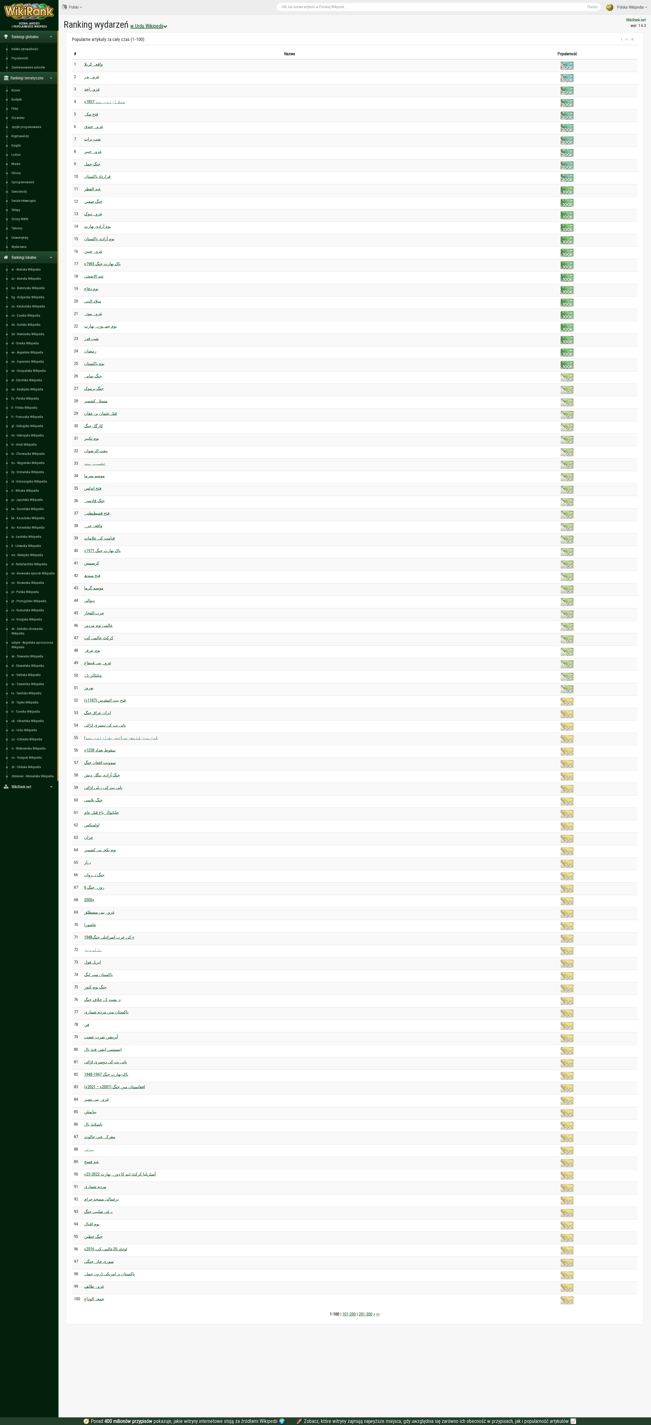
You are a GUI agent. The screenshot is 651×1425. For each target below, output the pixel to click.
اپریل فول (92, 962)
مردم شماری (95, 1186)
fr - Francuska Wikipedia (27, 417)
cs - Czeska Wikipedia (25, 315)
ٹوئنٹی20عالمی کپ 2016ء (105, 1249)
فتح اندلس (92, 488)
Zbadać (592, 7)
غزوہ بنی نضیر (96, 1099)
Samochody (19, 191)
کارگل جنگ (93, 426)
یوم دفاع (91, 288)
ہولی (89, 1149)
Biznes (15, 90)
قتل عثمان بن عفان (100, 413)
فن (86, 1024)
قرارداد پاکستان (97, 176)
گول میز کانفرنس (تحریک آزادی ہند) (121, 737)
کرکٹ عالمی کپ (98, 638)
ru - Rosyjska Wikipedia (26, 619)
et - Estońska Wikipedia (26, 380)
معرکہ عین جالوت (99, 1136)
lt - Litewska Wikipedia (26, 546)
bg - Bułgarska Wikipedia (27, 297)
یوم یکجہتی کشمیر (100, 850)
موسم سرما (94, 475)
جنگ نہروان (94, 874)
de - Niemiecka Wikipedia (27, 334)
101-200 (349, 1314)
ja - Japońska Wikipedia (27, 500)
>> (378, 1314)
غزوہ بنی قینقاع (97, 662)
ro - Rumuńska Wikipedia (27, 610)
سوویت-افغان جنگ (100, 762)
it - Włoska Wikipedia (25, 490)
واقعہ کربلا (93, 64)
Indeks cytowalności (24, 49)
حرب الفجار (94, 613)
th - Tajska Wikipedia (24, 702)
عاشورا (90, 924)
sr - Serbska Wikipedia (26, 675)
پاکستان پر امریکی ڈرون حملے (109, 1274)
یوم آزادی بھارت (97, 226)
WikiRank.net (636, 20)
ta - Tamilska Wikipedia (26, 693)
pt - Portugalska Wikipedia (28, 601)
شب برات (92, 139)
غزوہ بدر (91, 76)
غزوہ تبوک (93, 213)
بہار (87, 862)
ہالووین (93, 949)
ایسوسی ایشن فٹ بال (103, 1049)
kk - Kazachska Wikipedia (28, 518)
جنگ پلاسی (93, 800)
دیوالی (89, 600)
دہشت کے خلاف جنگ (102, 999)
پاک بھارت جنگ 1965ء (102, 263)
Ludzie (15, 155)
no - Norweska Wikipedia (27, 583)
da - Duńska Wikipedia (25, 325)
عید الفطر (92, 189)
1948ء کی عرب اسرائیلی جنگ (109, 937)
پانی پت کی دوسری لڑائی (105, 1062)
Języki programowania (26, 127)
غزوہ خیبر (92, 151)
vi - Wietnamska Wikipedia (28, 748)
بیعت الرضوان (96, 450)
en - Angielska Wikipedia (27, 352)
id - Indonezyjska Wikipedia (29, 481)
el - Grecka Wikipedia (25, 343)
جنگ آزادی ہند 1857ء (104, 101)
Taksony (16, 228)
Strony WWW (19, 219)
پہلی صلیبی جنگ (98, 1211)
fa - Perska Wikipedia (25, 398)
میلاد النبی (92, 301)
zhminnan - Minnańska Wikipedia (32, 776)
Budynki (16, 99)
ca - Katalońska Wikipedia (28, 306)
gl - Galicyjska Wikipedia (27, 426)
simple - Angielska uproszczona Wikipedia (32, 645)
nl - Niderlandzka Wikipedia (29, 564)
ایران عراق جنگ (97, 712)
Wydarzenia (18, 247)
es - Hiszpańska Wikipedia (28, 371)
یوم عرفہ (92, 650)
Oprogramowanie (22, 182)
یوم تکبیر (91, 438)
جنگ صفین (93, 201)
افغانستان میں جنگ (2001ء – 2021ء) (114, 1086)
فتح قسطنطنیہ (97, 513)
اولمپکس (91, 825)
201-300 (365, 1314)
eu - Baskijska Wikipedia (27, 389)
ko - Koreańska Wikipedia (28, 527)
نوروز (88, 687)
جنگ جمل (92, 164)
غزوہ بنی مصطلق (99, 912)
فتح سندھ (92, 575)
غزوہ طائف (94, 1286)
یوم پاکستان (94, 363)
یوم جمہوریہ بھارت (100, 326)
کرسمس (91, 563)
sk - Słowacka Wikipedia (27, 656)
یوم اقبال (91, 1224)
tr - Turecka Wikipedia (25, 711)
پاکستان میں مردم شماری (106, 1012)
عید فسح (91, 1161)
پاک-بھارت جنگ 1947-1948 (106, 1074)
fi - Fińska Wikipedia (24, 408)
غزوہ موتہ (93, 313)
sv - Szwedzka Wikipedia (27, 684)
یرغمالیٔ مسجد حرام (101, 1199)
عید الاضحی (94, 276)
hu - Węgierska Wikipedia (28, 463)
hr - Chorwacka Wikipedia (28, 454)
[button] (622, 39)
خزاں (88, 837)
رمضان (90, 351)
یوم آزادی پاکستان (99, 238)
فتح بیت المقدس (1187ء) (105, 700)
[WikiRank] (29, 11)
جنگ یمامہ (93, 376)
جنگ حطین (93, 1236)
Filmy (14, 108)
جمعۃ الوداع (94, 1298)
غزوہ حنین (93, 251)
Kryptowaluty (20, 136)
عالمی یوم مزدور (98, 625)
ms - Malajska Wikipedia (27, 555)
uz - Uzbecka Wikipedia (26, 739)
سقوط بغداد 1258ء (99, 750)
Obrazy (16, 173)
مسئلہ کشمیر (96, 401)
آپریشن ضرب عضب (101, 1037)
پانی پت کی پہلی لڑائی (103, 787)
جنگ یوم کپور (95, 987)
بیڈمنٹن (90, 1111)
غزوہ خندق (93, 126)
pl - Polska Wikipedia (25, 592)
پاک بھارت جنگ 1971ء (102, 550)
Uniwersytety (19, 237)
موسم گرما (93, 588)
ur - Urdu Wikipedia (24, 730)
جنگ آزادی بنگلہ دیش (102, 775)
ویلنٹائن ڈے (93, 675)
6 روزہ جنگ (94, 887)
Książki (16, 145)
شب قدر (91, 338)
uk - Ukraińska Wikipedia (27, 721)
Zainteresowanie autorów (28, 67)
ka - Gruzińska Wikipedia (27, 509)
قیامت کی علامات (99, 538)
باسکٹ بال (93, 1124)
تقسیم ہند (95, 463)
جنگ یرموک (94, 388)
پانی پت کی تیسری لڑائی (105, 725)
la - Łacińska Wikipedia (26, 537)
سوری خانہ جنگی (99, 1261)
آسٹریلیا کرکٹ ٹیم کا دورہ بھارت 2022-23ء (120, 1174)
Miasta (15, 164)
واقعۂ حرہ (93, 525)
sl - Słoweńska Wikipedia (27, 666)
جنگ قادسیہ (94, 500)
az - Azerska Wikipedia (26, 278)
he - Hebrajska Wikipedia (27, 435)
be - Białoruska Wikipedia (28, 288)
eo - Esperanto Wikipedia (27, 361)
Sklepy (15, 210)
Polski (74, 7)
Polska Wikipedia (630, 7)
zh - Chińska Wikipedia (26, 767)
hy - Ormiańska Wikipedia (27, 472)
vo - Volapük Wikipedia (26, 757)
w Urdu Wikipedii (146, 26)
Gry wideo (18, 118)
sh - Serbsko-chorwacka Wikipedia (27, 631)
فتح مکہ (91, 114)
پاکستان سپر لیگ (98, 974)
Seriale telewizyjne (23, 201)
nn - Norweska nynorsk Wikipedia (33, 573)
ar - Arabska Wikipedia (26, 269)
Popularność (19, 58)
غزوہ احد (92, 89)
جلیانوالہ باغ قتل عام (101, 812)
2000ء (89, 899)
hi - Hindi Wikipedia (24, 444)
